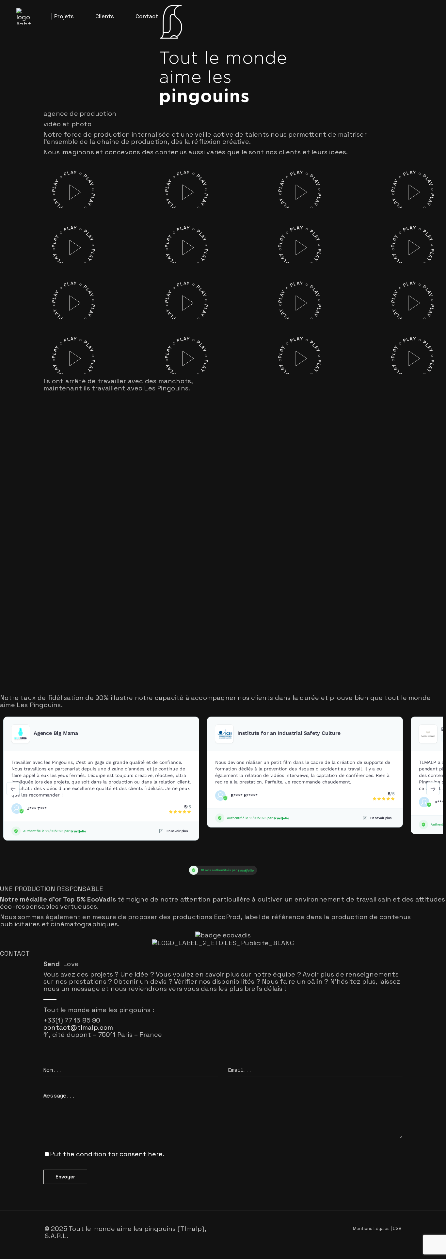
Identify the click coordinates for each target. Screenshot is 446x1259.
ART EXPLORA (152, 345)
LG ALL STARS (46, 350)
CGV (397, 1228)
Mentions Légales (371, 1228)
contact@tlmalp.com (78, 1027)
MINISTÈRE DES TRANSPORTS (385, 340)
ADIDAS (159, 239)
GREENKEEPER (270, 234)
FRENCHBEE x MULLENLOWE (267, 178)
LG (151, 178)
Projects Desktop (39, 202)
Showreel (34, 188)
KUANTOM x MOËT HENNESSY (161, 289)
